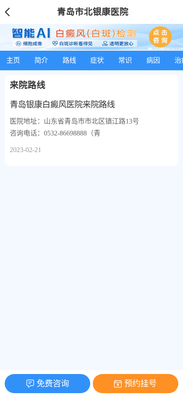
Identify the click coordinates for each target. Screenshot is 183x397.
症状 (97, 60)
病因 (153, 60)
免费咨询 (53, 383)
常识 (125, 60)
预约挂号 (140, 383)
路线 (69, 60)
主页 (13, 60)
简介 (41, 60)
